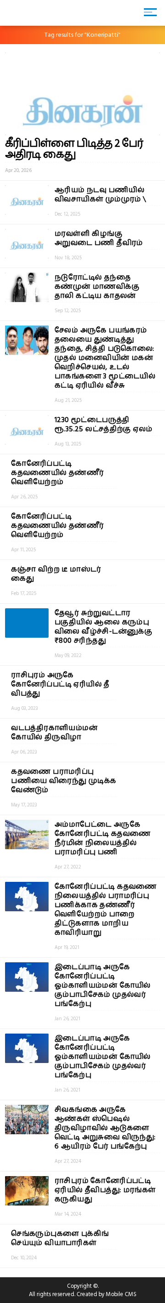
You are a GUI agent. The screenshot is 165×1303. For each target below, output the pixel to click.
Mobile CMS (121, 1294)
